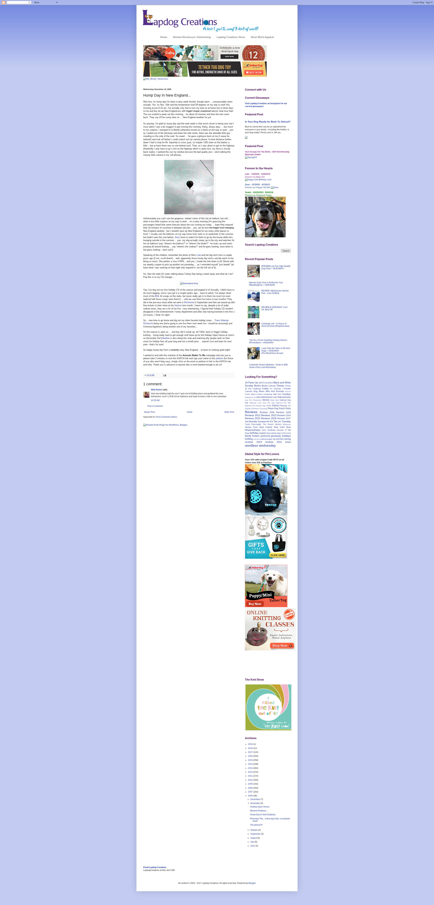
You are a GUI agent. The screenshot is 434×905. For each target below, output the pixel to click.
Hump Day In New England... (263, 814)
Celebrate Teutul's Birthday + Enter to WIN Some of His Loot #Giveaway (268, 366)
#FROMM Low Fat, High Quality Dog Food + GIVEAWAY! (275, 267)
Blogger (252, 883)
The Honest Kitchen (272, 424)
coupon (262, 433)
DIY (271, 389)
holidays (286, 435)
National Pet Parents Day (255, 406)
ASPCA (262, 383)
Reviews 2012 (252, 415)
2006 (250, 796)
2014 (250, 764)
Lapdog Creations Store (231, 37)
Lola (199, 255)
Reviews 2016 (268, 418)
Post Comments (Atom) (166, 417)
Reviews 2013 (268, 415)
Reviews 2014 (284, 415)
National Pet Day (283, 403)
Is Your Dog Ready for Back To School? (268, 121)
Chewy (280, 385)
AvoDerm (269, 383)
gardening (265, 436)
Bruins (265, 386)
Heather (166, 338)
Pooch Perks (285, 408)
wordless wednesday (260, 445)
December (255, 799)
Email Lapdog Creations (154, 867)
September (255, 834)
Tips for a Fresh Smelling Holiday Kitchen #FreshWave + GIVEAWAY (268, 341)
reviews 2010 (253, 442)
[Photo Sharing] (189, 283)
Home (163, 37)
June (252, 846)
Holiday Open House (259, 807)
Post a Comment (155, 406)
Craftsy (265, 388)
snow (288, 442)
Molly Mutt (274, 400)
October (254, 830)
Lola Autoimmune (264, 397)
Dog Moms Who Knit (264, 391)
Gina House (156, 389)
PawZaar (283, 406)
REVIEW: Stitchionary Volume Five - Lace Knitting (275, 292)
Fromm (259, 394)
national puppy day (268, 439)
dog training (271, 433)
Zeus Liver (279, 427)
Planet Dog (273, 408)
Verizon (178, 305)
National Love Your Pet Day (262, 403)
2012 (250, 772)
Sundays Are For (265, 421)
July (252, 842)
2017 (250, 752)
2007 (250, 792)
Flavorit (288, 391)
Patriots (275, 405)
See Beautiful (251, 421)
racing (287, 438)
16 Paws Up (251, 382)
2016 (250, 756)
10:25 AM (155, 400)
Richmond (189, 302)
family (248, 435)
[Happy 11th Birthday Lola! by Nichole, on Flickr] (258, 179)
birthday (254, 433)
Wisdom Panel (251, 427)
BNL (157, 296)
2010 (250, 780)
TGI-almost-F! (256, 825)
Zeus (177, 237)
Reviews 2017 (284, 418)
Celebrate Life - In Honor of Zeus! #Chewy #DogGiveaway (275, 324)
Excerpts (280, 391)
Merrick (266, 400)
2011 (250, 776)
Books (257, 385)
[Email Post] (164, 375)
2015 (250, 760)
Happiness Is (250, 397)
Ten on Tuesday (282, 421)
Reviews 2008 (267, 412)
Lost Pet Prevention (253, 400)
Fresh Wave (250, 394)
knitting (249, 438)
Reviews (251, 412)
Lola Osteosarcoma (282, 397)
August (253, 838)
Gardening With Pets (272, 394)
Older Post (229, 412)
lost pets (256, 439)
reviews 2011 (273, 442)
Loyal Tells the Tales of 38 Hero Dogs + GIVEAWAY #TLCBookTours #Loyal (275, 350)
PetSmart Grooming (259, 408)
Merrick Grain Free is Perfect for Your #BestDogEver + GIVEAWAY (266, 283)
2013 (250, 768)
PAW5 (269, 406)
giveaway (276, 435)
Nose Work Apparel (262, 37)
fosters (256, 435)
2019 (250, 744)
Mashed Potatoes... (259, 810)
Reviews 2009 (283, 412)
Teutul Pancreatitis (253, 424)
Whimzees (287, 424)
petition (219, 358)
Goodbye (286, 394)
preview (280, 439)
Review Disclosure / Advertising (192, 37)
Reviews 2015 (252, 418)
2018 (250, 748)
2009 (250, 784)
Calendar (272, 386)
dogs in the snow (284, 433)
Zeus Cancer (265, 427)
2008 (250, 788)
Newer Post (149, 412)
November (255, 803)
